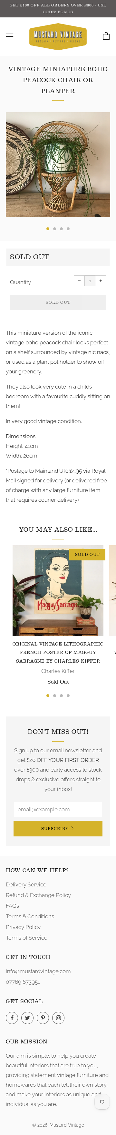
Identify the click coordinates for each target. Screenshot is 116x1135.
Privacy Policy (23, 927)
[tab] (47, 228)
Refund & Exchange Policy (38, 895)
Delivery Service (26, 884)
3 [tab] (61, 695)
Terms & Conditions (30, 916)
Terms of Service (26, 937)
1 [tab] (47, 695)
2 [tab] (54, 695)
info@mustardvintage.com (38, 971)
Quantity (20, 282)
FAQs (12, 906)
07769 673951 (23, 982)
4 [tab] (68, 695)
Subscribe (55, 828)
